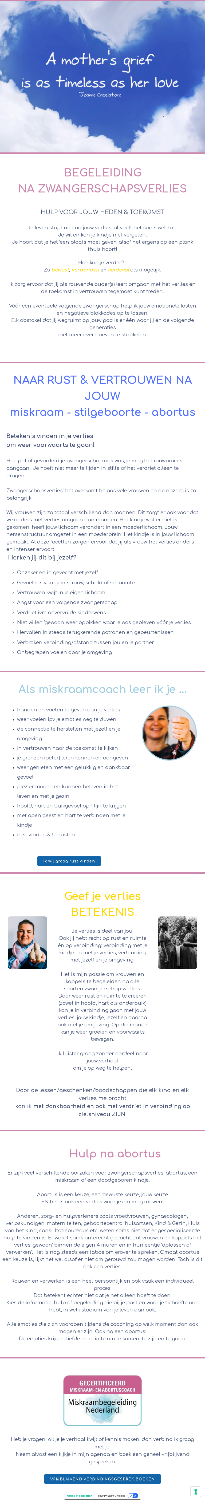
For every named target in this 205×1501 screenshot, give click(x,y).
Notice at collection (79, 1495)
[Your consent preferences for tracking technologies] (196, 1492)
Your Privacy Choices (111, 1495)
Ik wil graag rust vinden (69, 861)
